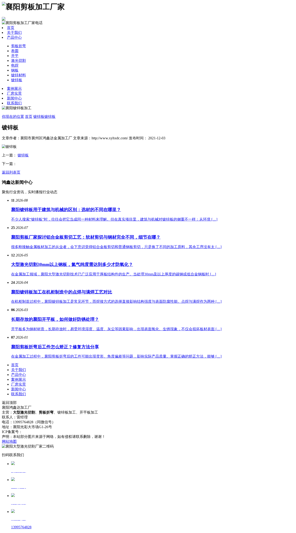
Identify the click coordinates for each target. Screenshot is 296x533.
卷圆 (14, 51)
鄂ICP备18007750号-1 (39, 432)
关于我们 (14, 32)
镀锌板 (16, 80)
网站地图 (9, 441)
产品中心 (14, 37)
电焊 (14, 65)
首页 (10, 28)
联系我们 (14, 103)
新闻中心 (14, 98)
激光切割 (18, 60)
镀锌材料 (18, 75)
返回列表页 (11, 172)
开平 (14, 56)
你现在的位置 (13, 116)
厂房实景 (14, 93)
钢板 (14, 70)
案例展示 (14, 88)
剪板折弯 (18, 46)
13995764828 (21, 527)
